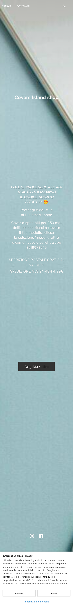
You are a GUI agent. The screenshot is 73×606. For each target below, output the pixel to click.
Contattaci (23, 5)
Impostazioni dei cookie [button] (36, 601)
